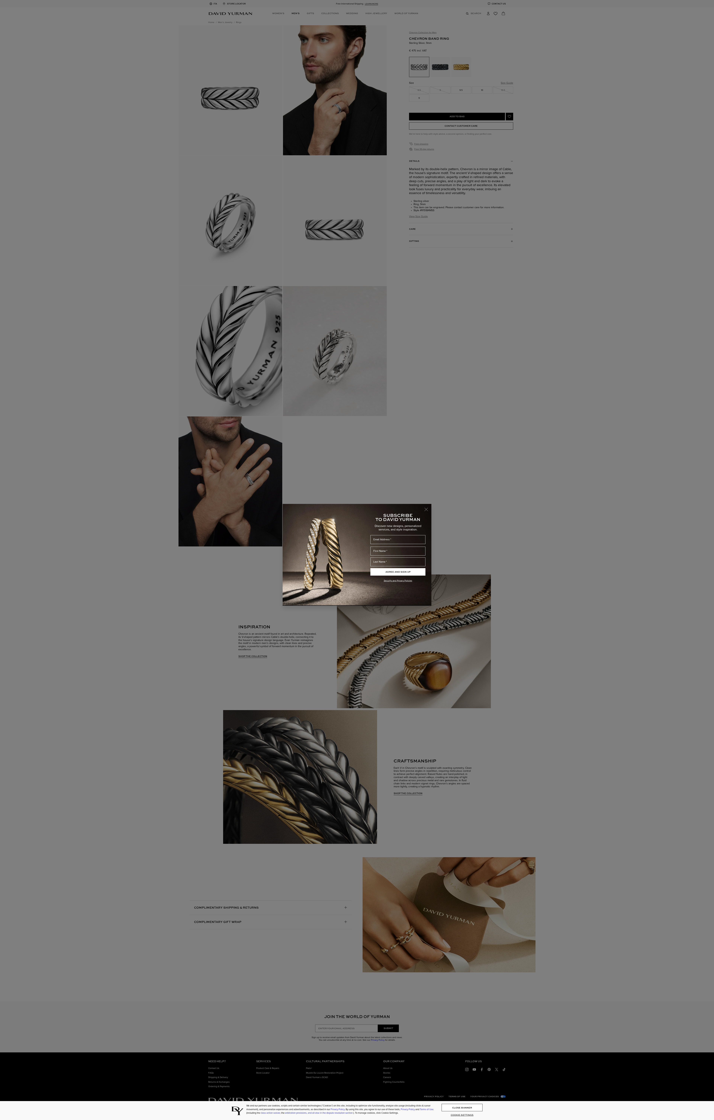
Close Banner (462, 1107)
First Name (379, 551)
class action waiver (270, 1113)
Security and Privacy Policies (398, 580)
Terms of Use (426, 1109)
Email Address (381, 539)
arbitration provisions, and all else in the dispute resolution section (319, 1113)
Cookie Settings (462, 1115)
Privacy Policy (338, 1109)
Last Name (379, 562)
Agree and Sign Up (398, 571)
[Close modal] (427, 507)
